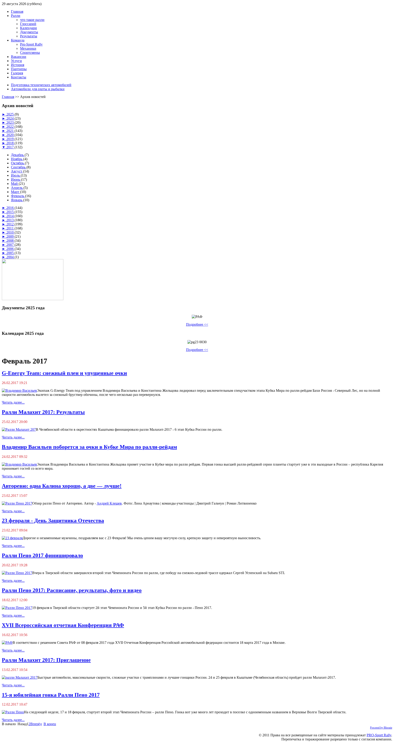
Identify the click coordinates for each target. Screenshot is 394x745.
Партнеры (19, 69)
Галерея (17, 73)
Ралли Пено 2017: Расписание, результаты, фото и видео (72, 590)
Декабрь (18, 155)
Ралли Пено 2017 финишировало (42, 555)
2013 (10, 220)
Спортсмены (30, 52)
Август (17, 171)
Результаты (28, 36)
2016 (10, 208)
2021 (10, 131)
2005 (10, 253)
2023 (10, 122)
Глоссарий (28, 24)
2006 (10, 249)
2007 (10, 245)
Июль (16, 175)
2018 (10, 143)
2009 (10, 236)
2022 (10, 127)
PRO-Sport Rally (379, 735)
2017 (10, 147)
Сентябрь (18, 167)
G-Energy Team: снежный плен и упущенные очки (64, 373)
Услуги (16, 61)
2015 (10, 212)
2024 (10, 118)
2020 (10, 135)
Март (15, 192)
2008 (10, 240)
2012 (10, 224)
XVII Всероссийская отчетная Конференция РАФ (63, 625)
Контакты (18, 77)
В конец (50, 724)
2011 (10, 228)
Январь (17, 200)
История (17, 65)
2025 (10, 114)
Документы (29, 32)
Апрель (17, 188)
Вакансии (18, 57)
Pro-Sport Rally (31, 44)
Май (15, 184)
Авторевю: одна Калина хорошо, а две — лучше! (62, 486)
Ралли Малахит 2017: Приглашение (46, 660)
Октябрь (18, 163)
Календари (28, 28)
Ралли (15, 16)
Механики (28, 48)
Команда (17, 40)
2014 (10, 216)
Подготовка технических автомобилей (41, 85)
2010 (10, 232)
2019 (10, 139)
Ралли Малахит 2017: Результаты (43, 412)
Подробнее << (197, 324)
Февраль (18, 196)
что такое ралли (32, 20)
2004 (10, 257)
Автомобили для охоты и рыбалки (38, 89)
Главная (17, 11)
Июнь (16, 179)
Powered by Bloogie (381, 727)
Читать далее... (13, 402)
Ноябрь (17, 159)
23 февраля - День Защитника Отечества (53, 520)
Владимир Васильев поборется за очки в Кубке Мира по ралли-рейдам (89, 447)
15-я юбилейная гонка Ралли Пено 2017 (51, 695)
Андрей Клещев (109, 503)
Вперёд (36, 724)
